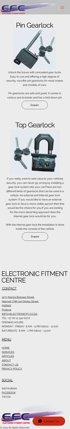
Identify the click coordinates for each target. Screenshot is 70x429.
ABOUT (6, 360)
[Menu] (62, 7)
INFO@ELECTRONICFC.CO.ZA (19, 314)
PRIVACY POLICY (12, 368)
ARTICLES (8, 356)
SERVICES (8, 352)
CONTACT (9, 288)
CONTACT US (10, 364)
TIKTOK (6, 396)
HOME (6, 347)
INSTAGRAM (9, 388)
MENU (6, 339)
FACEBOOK (9, 392)
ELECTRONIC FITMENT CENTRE (34, 277)
